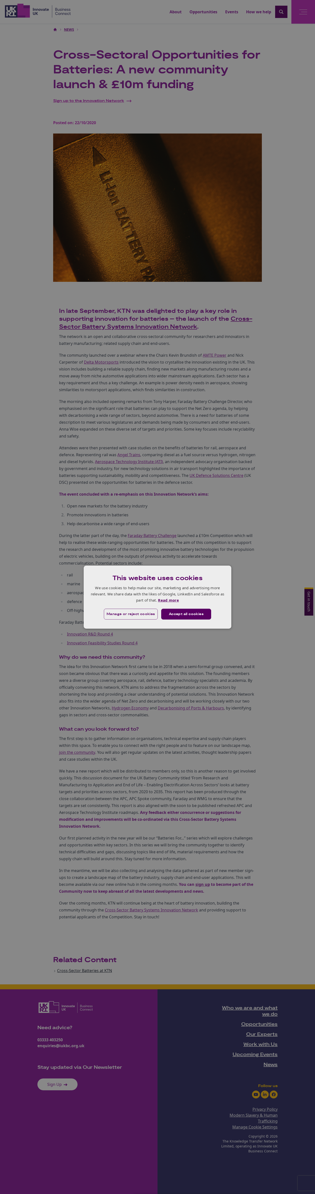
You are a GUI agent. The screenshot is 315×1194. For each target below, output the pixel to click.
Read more (168, 600)
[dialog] (157, 596)
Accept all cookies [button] (186, 614)
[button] (130, 614)
